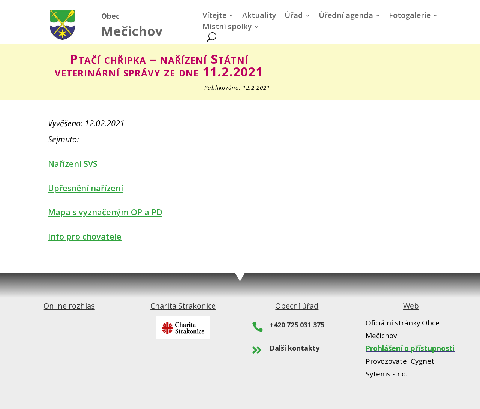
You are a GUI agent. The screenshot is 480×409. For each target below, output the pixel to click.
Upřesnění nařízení (85, 188)
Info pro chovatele (85, 236)
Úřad (294, 16)
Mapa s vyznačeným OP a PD (105, 212)
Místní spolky (227, 27)
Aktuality (259, 16)
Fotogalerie (409, 16)
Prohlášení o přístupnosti (410, 348)
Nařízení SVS (73, 163)
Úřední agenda (346, 16)
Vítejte (214, 16)
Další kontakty (295, 347)
